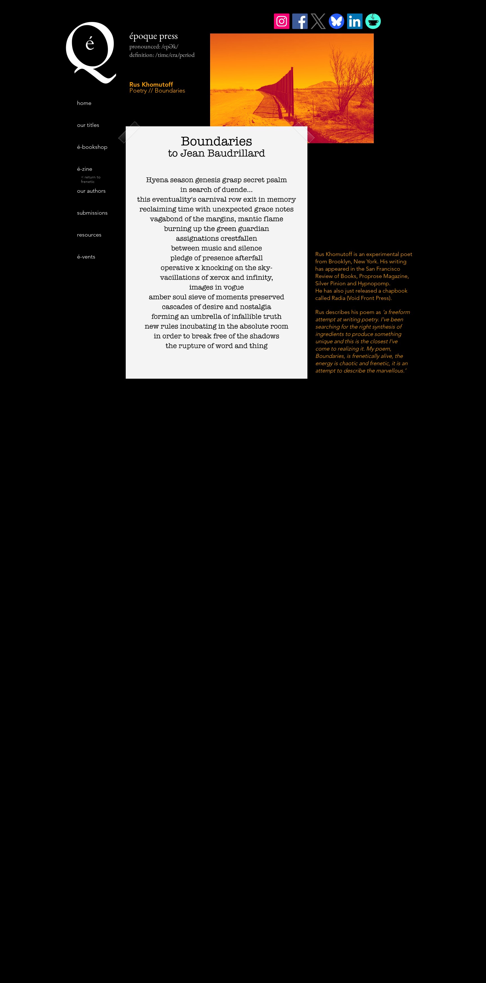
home (84, 103)
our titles (88, 125)
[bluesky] (336, 21)
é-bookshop (92, 146)
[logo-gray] (318, 21)
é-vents (86, 256)
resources (89, 234)
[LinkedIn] (355, 21)
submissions (92, 212)
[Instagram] (281, 21)
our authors (91, 190)
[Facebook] (300, 21)
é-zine (84, 168)
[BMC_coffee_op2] (373, 21)
